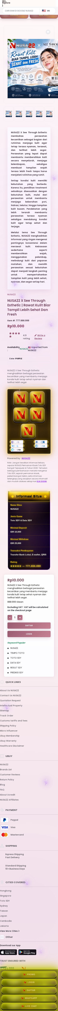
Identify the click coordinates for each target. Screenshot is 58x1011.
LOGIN (14, 15)
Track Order (6, 715)
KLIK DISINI (42, 481)
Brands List (6, 769)
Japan (3, 915)
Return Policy (7, 779)
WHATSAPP (31, 998)
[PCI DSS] (7, 969)
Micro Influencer (9, 730)
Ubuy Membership (9, 735)
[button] (48, 32)
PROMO (31, 974)
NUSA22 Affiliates (9, 799)
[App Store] (9, 953)
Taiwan (4, 910)
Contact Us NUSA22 (10, 695)
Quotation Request (10, 700)
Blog (2, 784)
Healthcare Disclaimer (12, 745)
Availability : (13, 349)
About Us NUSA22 (9, 690)
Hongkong (5, 890)
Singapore (5, 895)
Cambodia (6, 920)
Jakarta (4, 925)
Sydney (4, 905)
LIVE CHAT (31, 1006)
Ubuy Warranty (8, 740)
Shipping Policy (8, 725)
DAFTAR (43, 15)
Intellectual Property (11, 705)
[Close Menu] (2, 6)
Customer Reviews (10, 774)
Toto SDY (5, 900)
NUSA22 (11, 294)
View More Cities (9, 931)
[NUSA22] (14, 6)
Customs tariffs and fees (13, 720)
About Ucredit (7, 794)
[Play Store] (27, 953)
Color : (15, 358)
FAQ (2, 789)
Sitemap (4, 710)
